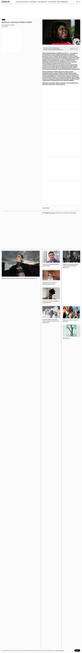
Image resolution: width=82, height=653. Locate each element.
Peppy (47, 208)
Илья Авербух (33, 2)
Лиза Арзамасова (42, 2)
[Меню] (79, 2)
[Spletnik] (6, 2)
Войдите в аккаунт (50, 213)
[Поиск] (77, 2)
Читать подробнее (60, 650)
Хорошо (77, 650)
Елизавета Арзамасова (22, 2)
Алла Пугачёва (52, 2)
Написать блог (74, 49)
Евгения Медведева (62, 2)
